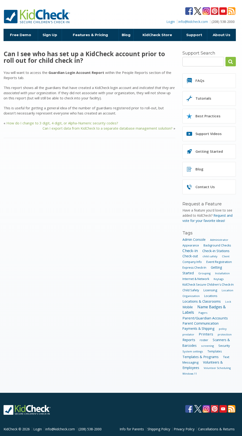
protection (225, 334)
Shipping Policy (158, 429)
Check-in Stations (215, 250)
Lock (228, 301)
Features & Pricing (90, 35)
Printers (206, 334)
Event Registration (219, 262)
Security (224, 345)
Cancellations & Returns (216, 429)
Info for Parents (132, 429)
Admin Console (194, 239)
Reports (188, 339)
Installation (222, 273)
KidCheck (37, 16)
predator (188, 334)
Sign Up (50, 35)
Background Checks (217, 245)
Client (225, 256)
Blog (126, 35)
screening (207, 345)
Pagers (203, 312)
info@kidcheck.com (193, 21)
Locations (210, 296)
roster (204, 340)
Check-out (190, 256)
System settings (192, 351)
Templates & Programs (200, 357)
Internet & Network (195, 279)
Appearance (190, 245)
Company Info (192, 262)
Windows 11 (189, 373)
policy (223, 328)
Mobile (187, 307)
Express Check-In (194, 268)
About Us (221, 35)
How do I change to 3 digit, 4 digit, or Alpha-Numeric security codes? (62, 123)
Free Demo (20, 35)
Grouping (204, 273)
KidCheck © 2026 (17, 429)
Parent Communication (200, 323)
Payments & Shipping (198, 328)
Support (194, 35)
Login (170, 21)
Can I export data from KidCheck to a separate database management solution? (108, 128)
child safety (210, 256)
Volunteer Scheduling (217, 368)
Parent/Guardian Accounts (205, 318)
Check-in (190, 250)
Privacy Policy (184, 429)
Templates (214, 351)
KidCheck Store (157, 35)
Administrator (219, 239)
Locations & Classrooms (201, 301)
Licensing (210, 290)
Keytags (219, 279)
